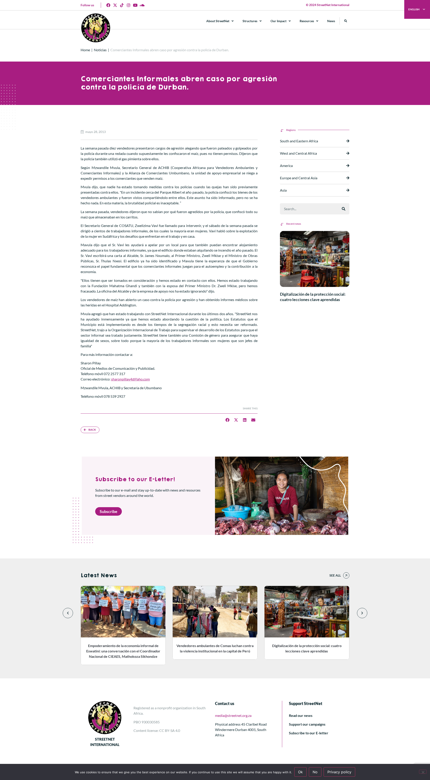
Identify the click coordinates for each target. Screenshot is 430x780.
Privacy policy (339, 772)
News (331, 21)
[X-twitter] (115, 5)
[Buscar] (343, 208)
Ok (300, 772)
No (315, 772)
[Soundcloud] (142, 5)
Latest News (99, 575)
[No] (423, 772)
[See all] (346, 575)
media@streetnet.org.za (233, 715)
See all (335, 575)
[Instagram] (128, 5)
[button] (345, 21)
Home (85, 50)
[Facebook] (108, 5)
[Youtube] (135, 5)
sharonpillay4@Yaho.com (130, 379)
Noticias (100, 50)
